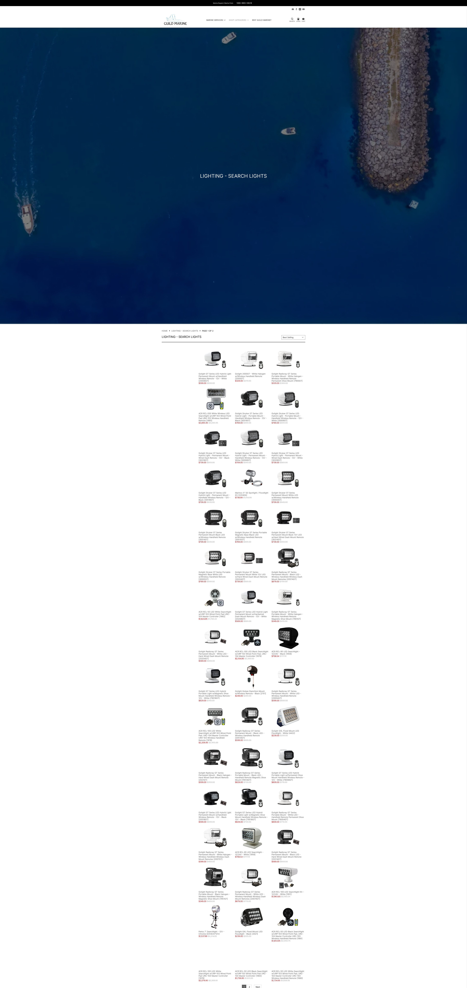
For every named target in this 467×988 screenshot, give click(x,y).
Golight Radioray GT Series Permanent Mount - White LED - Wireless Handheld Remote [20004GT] (286, 694)
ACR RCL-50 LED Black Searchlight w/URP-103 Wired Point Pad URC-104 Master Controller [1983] (251, 973)
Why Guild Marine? (261, 20)
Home (165, 331)
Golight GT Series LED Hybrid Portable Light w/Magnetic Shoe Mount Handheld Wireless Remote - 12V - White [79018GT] (215, 694)
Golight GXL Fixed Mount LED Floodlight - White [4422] (285, 732)
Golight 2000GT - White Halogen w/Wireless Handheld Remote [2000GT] (250, 376)
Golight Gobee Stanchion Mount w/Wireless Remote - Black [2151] (250, 692)
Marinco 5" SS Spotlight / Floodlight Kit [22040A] (251, 494)
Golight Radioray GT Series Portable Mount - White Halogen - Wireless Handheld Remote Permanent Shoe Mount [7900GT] (287, 377)
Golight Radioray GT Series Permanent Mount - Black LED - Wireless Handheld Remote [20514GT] (249, 734)
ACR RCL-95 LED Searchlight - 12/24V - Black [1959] (286, 652)
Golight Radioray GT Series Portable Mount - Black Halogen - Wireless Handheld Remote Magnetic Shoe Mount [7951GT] (214, 895)
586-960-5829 (244, 3)
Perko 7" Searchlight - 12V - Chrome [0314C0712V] (211, 932)
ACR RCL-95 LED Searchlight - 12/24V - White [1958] (249, 853)
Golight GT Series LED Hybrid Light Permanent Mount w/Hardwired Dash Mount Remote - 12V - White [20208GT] (251, 615)
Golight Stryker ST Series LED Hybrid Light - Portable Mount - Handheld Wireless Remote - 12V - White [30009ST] (287, 417)
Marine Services (214, 20)
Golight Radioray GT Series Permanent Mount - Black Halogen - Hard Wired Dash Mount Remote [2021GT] (215, 776)
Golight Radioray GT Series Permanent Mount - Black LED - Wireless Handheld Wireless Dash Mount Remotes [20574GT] (287, 575)
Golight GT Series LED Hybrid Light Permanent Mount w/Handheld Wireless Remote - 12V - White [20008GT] (215, 377)
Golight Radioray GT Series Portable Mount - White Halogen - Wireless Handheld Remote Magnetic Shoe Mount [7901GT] (287, 615)
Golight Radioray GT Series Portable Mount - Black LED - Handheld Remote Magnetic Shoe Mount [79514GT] (250, 776)
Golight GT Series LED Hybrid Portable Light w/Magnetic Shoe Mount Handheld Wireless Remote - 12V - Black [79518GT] (251, 816)
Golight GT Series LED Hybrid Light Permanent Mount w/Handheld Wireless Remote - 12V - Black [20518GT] (215, 816)
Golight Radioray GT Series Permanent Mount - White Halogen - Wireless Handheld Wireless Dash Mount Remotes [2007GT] (215, 855)
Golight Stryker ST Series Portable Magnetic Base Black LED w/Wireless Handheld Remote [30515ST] (251, 536)
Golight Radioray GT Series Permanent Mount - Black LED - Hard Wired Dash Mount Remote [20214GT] (286, 855)
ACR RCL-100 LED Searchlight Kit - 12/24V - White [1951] (288, 893)
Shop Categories (237, 20)
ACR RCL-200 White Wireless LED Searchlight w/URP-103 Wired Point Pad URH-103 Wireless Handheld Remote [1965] (215, 417)
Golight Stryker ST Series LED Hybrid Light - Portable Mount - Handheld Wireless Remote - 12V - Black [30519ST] (251, 417)
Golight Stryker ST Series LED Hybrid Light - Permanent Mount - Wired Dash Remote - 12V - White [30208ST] (287, 456)
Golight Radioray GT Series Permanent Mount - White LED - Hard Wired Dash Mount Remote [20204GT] (213, 655)
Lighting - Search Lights (184, 331)
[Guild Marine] (175, 20)
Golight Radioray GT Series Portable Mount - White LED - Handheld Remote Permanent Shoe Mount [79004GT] (288, 816)
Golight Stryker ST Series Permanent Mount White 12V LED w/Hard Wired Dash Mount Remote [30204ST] (251, 575)
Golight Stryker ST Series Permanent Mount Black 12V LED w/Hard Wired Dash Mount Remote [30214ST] (288, 536)
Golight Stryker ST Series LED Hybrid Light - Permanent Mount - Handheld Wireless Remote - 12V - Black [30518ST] (214, 496)
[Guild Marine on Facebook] (296, 9)
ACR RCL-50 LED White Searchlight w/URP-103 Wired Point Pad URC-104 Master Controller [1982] (215, 614)
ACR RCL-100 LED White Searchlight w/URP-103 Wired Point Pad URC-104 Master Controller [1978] (215, 974)
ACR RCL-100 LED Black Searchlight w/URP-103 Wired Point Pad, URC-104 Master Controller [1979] (251, 653)
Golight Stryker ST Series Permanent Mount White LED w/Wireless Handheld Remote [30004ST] (285, 496)
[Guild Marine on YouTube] (303, 9)
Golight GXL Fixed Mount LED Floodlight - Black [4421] (249, 932)
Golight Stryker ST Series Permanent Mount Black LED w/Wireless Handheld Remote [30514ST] (212, 536)
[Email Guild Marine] (293, 9)
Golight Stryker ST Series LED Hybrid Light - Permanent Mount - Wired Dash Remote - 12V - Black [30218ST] (214, 456)
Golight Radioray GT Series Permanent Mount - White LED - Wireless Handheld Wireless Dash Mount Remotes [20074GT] (250, 895)
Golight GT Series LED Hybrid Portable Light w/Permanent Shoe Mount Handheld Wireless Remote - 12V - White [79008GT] (288, 776)
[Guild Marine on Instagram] (300, 9)
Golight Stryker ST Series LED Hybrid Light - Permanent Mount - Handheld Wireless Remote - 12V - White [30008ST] (251, 456)
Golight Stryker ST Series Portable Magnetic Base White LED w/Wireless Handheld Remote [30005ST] (214, 575)
